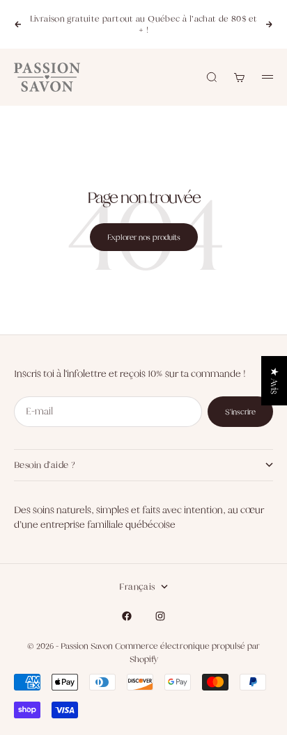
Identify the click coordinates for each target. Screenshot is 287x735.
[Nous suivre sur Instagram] (160, 616)
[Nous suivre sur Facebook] (126, 616)
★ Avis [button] (274, 380)
